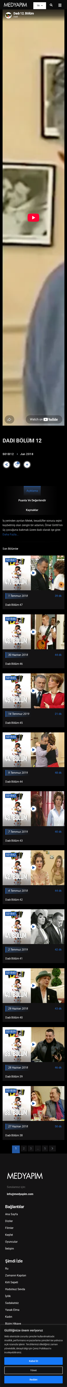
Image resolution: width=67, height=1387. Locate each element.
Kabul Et (33, 1361)
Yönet (33, 1370)
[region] (33, 1356)
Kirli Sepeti (11, 1282)
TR (38, 5)
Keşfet (9, 1234)
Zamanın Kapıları (15, 1275)
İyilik (8, 1296)
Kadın (8, 1316)
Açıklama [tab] (32, 490)
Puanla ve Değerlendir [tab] (32, 500)
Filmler (9, 1228)
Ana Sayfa (11, 1214)
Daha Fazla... (11, 534)
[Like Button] (16, 464)
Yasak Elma (12, 1309)
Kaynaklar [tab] (32, 510)
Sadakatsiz (12, 1303)
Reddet (33, 1379)
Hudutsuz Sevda (15, 1289)
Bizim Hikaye (13, 1323)
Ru (6, 1268)
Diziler (9, 1221)
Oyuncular (11, 1241)
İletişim (9, 1248)
